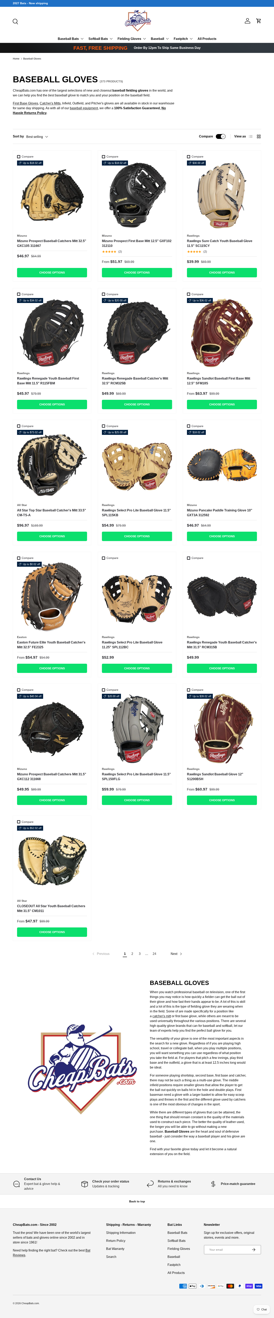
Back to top (137, 1201)
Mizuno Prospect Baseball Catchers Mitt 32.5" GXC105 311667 (51, 243)
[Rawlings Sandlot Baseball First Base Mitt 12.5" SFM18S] (222, 333)
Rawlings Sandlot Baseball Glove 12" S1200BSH (215, 777)
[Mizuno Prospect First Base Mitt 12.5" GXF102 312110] (137, 195)
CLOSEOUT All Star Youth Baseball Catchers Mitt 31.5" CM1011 (51, 908)
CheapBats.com (30, 1303)
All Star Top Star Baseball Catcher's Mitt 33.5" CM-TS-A (51, 513)
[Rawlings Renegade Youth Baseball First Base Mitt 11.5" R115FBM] (52, 333)
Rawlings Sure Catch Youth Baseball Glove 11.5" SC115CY (219, 243)
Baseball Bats (68, 38)
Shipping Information (121, 1232)
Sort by (18, 136)
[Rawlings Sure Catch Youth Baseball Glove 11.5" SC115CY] (222, 195)
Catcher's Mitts (50, 103)
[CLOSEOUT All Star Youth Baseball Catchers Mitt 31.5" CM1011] (52, 861)
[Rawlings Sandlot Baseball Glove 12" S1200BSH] (222, 729)
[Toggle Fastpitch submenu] (191, 38)
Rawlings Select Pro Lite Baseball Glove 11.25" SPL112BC (132, 645)
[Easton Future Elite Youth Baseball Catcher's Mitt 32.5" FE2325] (52, 597)
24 (154, 953)
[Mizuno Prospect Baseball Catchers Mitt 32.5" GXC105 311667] (52, 195)
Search (111, 1256)
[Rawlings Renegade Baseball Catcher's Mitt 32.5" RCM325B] (137, 333)
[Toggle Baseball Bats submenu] (82, 38)
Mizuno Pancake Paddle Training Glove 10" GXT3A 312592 (219, 513)
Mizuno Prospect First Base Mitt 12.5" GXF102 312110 (137, 243)
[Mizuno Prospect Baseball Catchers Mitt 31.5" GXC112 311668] (52, 729)
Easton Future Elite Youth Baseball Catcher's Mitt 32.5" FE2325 (51, 645)
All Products (207, 38)
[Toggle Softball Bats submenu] (111, 38)
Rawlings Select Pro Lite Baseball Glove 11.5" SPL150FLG (136, 777)
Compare (206, 136)
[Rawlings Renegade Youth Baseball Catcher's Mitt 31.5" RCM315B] (222, 597)
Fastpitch (181, 38)
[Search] (14, 21)
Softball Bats (98, 38)
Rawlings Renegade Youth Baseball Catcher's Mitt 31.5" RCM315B (222, 645)
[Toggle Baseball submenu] (167, 38)
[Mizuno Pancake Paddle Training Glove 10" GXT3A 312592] (222, 465)
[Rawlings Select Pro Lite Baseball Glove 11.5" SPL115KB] (137, 465)
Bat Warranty (115, 1248)
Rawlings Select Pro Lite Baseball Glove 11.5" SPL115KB (136, 513)
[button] (258, 20)
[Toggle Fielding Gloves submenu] (144, 38)
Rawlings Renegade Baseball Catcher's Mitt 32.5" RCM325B (135, 381)
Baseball (157, 38)
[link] (100, 953)
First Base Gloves (25, 103)
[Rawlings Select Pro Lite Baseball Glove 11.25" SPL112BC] (137, 597)
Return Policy (115, 1240)
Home (16, 58)
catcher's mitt (161, 1016)
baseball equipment (84, 108)
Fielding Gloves (129, 38)
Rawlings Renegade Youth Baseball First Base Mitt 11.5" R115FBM (48, 381)
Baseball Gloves (32, 58)
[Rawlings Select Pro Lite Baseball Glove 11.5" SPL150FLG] (137, 729)
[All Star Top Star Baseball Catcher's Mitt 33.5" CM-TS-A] (52, 465)
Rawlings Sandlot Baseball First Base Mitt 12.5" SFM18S (218, 381)
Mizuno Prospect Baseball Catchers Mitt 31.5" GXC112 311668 (51, 777)
